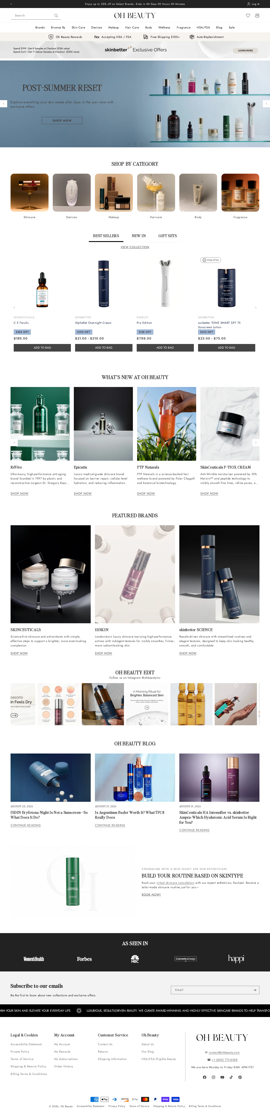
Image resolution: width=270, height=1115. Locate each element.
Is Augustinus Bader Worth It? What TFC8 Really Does (129, 814)
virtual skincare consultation (175, 883)
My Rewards (62, 1051)
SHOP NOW (19, 493)
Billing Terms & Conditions (29, 1074)
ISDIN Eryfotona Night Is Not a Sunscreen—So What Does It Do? (49, 814)
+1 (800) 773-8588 (225, 1060)
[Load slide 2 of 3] (135, 144)
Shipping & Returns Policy (28, 1066)
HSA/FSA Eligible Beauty (159, 1059)
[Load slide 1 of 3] (129, 144)
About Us (148, 1044)
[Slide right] (255, 307)
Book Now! (151, 894)
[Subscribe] (254, 990)
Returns (103, 1051)
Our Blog (148, 1051)
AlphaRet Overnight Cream (93, 323)
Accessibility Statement (26, 1044)
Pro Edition (144, 323)
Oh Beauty (67, 1106)
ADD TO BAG (103, 347)
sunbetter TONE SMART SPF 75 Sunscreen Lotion (219, 325)
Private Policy (20, 1051)
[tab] (106, 237)
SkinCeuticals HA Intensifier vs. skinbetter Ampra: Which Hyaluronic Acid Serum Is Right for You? (218, 817)
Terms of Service (22, 1059)
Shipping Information (112, 1059)
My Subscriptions (66, 1059)
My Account (62, 1044)
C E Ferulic (21, 323)
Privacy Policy (116, 1106)
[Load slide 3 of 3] (141, 144)
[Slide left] (14, 307)
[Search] (56, 16)
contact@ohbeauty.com (224, 1052)
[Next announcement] (259, 4)
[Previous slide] (3, 103)
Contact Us (105, 1044)
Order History (63, 1066)
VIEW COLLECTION (135, 247)
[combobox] (36, 16)
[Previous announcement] (11, 4)
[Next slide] (266, 103)
